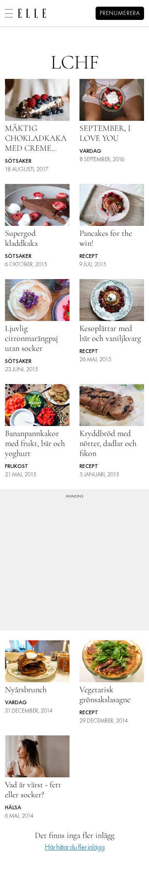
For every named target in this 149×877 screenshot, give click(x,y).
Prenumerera (120, 13)
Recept (88, 256)
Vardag (90, 151)
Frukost (16, 466)
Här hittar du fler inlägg (75, 847)
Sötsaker (18, 161)
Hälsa (13, 808)
